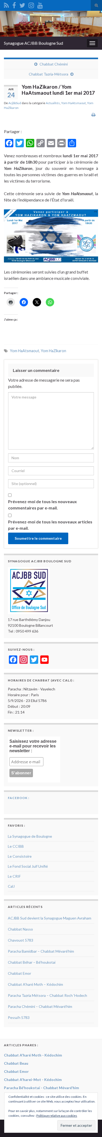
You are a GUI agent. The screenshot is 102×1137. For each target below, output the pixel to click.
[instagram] (31, 4)
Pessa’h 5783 (19, 1017)
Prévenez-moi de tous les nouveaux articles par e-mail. (50, 524)
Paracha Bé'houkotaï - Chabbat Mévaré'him (41, 1087)
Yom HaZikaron (53, 350)
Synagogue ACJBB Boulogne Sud (33, 43)
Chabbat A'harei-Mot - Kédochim (33, 1079)
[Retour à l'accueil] (51, 24)
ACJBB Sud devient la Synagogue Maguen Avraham (49, 918)
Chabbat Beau (16, 1063)
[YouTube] (40, 4)
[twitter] (22, 4)
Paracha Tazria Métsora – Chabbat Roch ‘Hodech (47, 995)
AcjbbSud (14, 103)
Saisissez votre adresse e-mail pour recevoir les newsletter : (32, 746)
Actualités (53, 103)
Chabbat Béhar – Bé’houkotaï (31, 962)
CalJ (11, 886)
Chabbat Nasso (20, 929)
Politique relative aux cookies (56, 1116)
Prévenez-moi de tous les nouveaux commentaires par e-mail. (42, 504)
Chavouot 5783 (20, 940)
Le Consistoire (20, 856)
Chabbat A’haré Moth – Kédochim (35, 984)
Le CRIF (14, 876)
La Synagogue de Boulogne (30, 836)
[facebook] (14, 4)
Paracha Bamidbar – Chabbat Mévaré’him (41, 951)
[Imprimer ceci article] (93, 114)
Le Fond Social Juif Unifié (28, 866)
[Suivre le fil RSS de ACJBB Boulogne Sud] (6, 4)
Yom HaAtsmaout (73, 103)
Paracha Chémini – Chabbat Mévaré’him (40, 1006)
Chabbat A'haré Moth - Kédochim (33, 1055)
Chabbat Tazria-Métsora (48, 74)
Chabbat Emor (19, 973)
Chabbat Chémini (53, 64)
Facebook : (18, 798)
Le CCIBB (16, 846)
